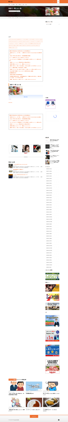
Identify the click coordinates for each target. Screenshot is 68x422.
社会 (26, 4)
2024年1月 (48, 243)
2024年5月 (48, 233)
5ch (10, 41)
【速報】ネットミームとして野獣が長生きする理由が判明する (20, 62)
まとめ (10, 43)
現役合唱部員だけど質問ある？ (18, 169)
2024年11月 (48, 219)
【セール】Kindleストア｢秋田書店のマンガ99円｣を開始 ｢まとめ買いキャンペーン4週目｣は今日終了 (25, 60)
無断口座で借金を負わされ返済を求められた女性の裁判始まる (20, 115)
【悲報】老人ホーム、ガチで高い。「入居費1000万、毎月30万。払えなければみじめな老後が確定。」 (26, 53)
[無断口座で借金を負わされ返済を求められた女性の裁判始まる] (47, 141)
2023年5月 (48, 262)
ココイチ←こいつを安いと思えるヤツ (33, 409)
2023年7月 (48, 257)
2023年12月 (48, 245)
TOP (9, 4)
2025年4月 (48, 207)
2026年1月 (48, 185)
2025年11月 (48, 190)
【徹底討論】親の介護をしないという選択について (17, 410)
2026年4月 (48, 178)
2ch (10, 39)
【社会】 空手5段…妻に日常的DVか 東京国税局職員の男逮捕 (20, 55)
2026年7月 (48, 171)
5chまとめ (14, 41)
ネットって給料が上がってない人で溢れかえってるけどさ (19, 57)
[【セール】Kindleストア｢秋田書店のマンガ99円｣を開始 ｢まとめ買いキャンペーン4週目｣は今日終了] (47, 162)
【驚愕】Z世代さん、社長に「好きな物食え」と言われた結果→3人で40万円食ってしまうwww (25, 127)
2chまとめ (14, 39)
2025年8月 (48, 197)
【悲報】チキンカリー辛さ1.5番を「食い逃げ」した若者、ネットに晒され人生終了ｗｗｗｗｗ (25, 69)
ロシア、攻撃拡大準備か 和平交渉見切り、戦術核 (18, 67)
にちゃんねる (31, 41)
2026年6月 (48, 173)
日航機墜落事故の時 (30, 393)
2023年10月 (48, 250)
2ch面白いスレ (28, 39)
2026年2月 (48, 183)
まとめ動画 (12, 4)
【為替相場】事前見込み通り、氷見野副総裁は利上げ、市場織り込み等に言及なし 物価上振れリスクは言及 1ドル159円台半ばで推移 (25, 77)
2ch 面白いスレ (34, 39)
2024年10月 (48, 221)
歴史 (24, 45)
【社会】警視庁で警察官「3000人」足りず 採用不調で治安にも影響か (21, 71)
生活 (23, 4)
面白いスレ (15, 47)
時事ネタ (20, 4)
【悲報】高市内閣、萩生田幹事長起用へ (16, 74)
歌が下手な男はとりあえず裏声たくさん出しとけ (51, 394)
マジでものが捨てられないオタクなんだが (20, 164)
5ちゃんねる (19, 41)
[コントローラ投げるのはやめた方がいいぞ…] (11, 176)
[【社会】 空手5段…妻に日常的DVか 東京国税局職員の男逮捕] (47, 152)
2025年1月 (48, 214)
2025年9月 (48, 195)
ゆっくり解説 (19, 43)
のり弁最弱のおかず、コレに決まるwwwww (50, 410)
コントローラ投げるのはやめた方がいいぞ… (20, 174)
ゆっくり (14, 43)
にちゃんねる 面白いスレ (38, 41)
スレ (28, 43)
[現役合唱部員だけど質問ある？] (11, 171)
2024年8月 (48, 226)
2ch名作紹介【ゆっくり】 (21, 39)
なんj (27, 41)
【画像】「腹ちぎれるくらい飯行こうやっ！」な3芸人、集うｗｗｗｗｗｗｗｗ (23, 79)
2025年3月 (48, 209)
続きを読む (10, 102)
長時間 (10, 47)
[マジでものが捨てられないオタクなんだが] (11, 166)
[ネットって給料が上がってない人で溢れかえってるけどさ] (47, 157)
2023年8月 (48, 255)
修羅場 (31, 43)
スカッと (24, 43)
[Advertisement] (26, 27)
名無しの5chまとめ (37, 43)
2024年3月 (48, 238)
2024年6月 (48, 231)
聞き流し (37, 45)
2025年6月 (48, 202)
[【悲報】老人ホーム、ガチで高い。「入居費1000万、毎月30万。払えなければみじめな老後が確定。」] (47, 146)
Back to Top (34, 416)
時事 (15, 45)
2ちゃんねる (40, 39)
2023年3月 (48, 267)
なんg (23, 41)
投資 (16, 4)
